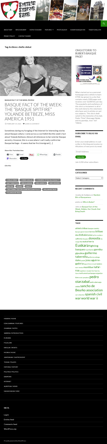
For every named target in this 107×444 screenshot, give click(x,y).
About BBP (8, 30)
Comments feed (10, 424)
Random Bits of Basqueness (87, 196)
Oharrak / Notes (10, 328)
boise (89, 235)
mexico (81, 267)
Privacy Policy (9, 36)
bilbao (99, 231)
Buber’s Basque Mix (77, 30)
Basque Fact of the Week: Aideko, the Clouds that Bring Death (87, 209)
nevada (88, 271)
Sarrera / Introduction (13, 333)
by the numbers (98, 235)
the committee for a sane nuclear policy (23, 189)
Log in (6, 415)
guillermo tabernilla (86, 254)
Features (48, 30)
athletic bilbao (81, 228)
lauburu (99, 264)
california (78, 239)
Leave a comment (32, 124)
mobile (19, 186)
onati (80, 277)
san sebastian (80, 295)
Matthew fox (12, 183)
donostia (94, 238)
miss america (41, 183)
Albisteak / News (10, 386)
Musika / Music (10, 352)
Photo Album (62, 30)
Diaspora (85, 239)
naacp (28, 186)
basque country (93, 228)
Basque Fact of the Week (16, 100)
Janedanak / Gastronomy (14, 357)
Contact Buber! (24, 36)
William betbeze (50, 189)
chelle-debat (12, 180)
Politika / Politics (11, 372)
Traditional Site (95, 30)
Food (87, 250)
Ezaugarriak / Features (13, 323)
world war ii (89, 298)
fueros (91, 250)
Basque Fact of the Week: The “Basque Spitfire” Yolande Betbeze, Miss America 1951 (33, 111)
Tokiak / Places (10, 362)
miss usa (10, 186)
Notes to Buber (35, 30)
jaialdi (83, 260)
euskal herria (88, 241)
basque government (82, 232)
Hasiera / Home (10, 319)
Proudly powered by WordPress (15, 441)
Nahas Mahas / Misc (12, 391)
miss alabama (27, 183)
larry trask (92, 264)
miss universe (55, 183)
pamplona (86, 277)
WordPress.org (10, 429)
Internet (7, 381)
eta (81, 241)
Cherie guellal (27, 180)
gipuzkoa (79, 253)
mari (76, 267)
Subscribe (80, 157)
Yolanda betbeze (14, 192)
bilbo (77, 235)
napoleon (83, 271)
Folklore (8, 343)
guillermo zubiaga (94, 257)
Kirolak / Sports (10, 348)
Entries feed (9, 419)
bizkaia (83, 234)
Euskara (82, 245)
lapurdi (86, 264)
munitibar (88, 267)
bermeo (92, 232)
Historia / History (11, 367)
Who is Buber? (21, 30)
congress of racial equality (48, 180)
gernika (98, 249)
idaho (78, 260)
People (31, 100)
